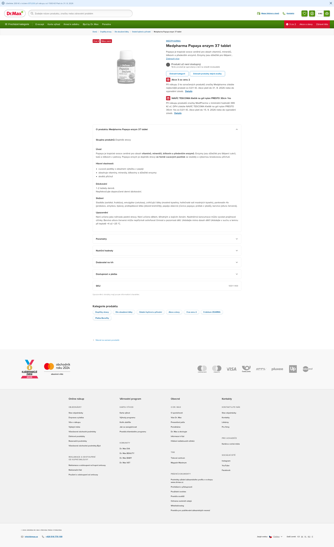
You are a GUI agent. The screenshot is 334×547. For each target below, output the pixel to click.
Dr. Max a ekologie (179, 431)
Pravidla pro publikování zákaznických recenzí (190, 510)
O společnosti (177, 413)
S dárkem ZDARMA (211, 312)
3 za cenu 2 (191, 312)
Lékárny (225, 422)
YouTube (225, 465)
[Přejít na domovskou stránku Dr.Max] (15, 13)
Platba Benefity (102, 318)
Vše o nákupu (74, 422)
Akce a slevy (174, 312)
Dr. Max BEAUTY (127, 453)
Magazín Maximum (179, 462)
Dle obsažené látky (124, 312)
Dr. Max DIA (125, 448)
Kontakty (225, 417)
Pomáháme (175, 427)
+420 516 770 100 (54, 536)
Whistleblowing (177, 505)
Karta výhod (54, 24)
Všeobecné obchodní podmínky (82, 431)
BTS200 (31, 3)
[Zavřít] (330, 3)
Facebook (226, 470)
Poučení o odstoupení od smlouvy (83, 474)
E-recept (39, 24)
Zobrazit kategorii (177, 73)
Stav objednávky (76, 413)
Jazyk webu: (262, 536)
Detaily (188, 91)
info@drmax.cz (31, 536)
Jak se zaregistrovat (128, 427)
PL (305, 537)
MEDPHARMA (173, 41)
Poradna (106, 24)
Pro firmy (225, 427)
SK (302, 537)
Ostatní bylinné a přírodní (150, 312)
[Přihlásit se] (312, 13)
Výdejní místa (74, 427)
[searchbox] (80, 13)
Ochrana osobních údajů (181, 501)
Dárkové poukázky (77, 436)
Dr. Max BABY (126, 458)
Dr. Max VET (125, 462)
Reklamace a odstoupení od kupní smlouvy (87, 465)
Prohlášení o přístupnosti (181, 487)
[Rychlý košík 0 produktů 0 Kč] (327, 13)
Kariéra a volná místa (231, 444)
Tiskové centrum (178, 458)
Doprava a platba (76, 417)
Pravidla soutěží (177, 496)
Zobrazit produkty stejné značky (207, 73)
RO (309, 537)
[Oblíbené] (305, 13)
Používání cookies (178, 491)
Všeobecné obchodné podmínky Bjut (85, 446)
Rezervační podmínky (78, 441)
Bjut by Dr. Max (91, 24)
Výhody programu (127, 417)
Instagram (226, 461)
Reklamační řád (75, 470)
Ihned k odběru (71, 24)
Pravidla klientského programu (133, 431)
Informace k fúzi (177, 436)
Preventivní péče (178, 422)
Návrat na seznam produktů (107, 340)
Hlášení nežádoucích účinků (182, 441)
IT (312, 537)
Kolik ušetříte (125, 422)
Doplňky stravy (102, 312)
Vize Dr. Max (176, 417)
